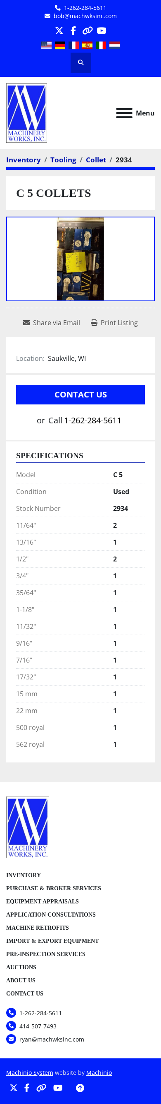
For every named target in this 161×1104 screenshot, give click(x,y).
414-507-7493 (38, 1026)
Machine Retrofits (37, 928)
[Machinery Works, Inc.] (27, 826)
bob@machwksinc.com (85, 16)
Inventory (23, 875)
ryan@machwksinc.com (51, 1039)
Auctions (21, 967)
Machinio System (29, 1072)
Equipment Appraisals (42, 901)
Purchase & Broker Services (53, 888)
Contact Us (80, 394)
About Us (21, 980)
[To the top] (80, 1088)
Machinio (99, 1072)
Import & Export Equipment (52, 941)
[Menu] (124, 113)
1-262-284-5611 (85, 8)
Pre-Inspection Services (45, 954)
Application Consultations (51, 915)
